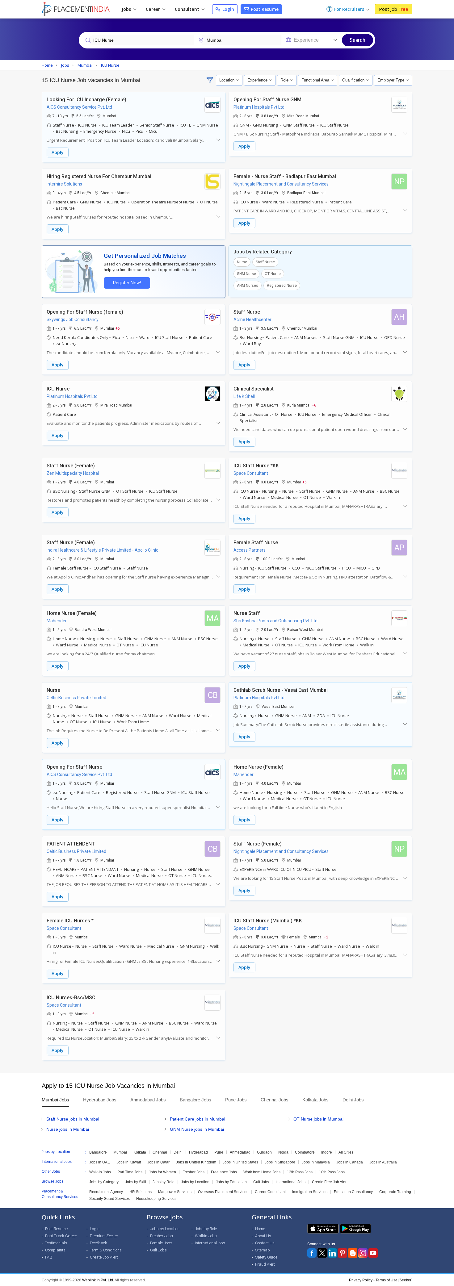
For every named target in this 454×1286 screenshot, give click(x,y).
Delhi (178, 1152)
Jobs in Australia (383, 1162)
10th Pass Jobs (332, 1172)
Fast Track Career (61, 1236)
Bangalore (98, 1152)
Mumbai (120, 1152)
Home (260, 1228)
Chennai (160, 1152)
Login (227, 9)
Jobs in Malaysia (316, 1162)
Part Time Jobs (129, 1172)
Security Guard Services (109, 1198)
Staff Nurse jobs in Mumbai (72, 1119)
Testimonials (56, 1243)
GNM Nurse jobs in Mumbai (197, 1129)
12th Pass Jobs (300, 1172)
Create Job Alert (104, 1257)
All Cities (345, 1152)
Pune (218, 1152)
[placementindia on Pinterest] (342, 1253)
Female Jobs (161, 1243)
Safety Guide (266, 1257)
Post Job (393, 9)
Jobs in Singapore (280, 1162)
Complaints (55, 1250)
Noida (283, 1152)
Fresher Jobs (193, 1172)
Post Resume (264, 9)
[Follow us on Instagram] (363, 1253)
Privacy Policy (360, 1280)
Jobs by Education (231, 1182)
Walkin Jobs (206, 1236)
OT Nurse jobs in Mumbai (318, 1119)
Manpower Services (174, 1192)
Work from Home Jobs (261, 1172)
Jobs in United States (240, 1162)
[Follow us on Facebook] (312, 1253)
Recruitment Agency (106, 1192)
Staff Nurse (265, 262)
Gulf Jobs (261, 1182)
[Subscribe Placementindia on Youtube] (373, 1253)
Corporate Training (395, 1192)
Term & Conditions (106, 1250)
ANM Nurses (247, 285)
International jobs (210, 1243)
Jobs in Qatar (158, 1162)
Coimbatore (305, 1152)
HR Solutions (140, 1192)
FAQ (48, 1257)
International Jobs (290, 1182)
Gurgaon (264, 1152)
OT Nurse (273, 274)
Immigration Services (309, 1192)
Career (153, 9)
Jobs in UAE (99, 1162)
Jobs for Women (162, 1172)
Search (357, 40)
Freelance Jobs (224, 1172)
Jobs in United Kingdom (196, 1162)
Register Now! (127, 283)
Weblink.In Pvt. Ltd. (98, 1280)
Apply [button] (58, 152)
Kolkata (139, 1152)
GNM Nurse (246, 274)
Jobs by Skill (135, 1182)
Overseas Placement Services (223, 1192)
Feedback (98, 1243)
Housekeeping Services (156, 1198)
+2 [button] (326, 936)
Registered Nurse (282, 285)
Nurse (242, 262)
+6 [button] (118, 328)
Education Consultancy (353, 1192)
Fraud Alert (265, 1264)
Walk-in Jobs (100, 1172)
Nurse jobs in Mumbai (67, 1129)
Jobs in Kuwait (128, 1162)
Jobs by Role (163, 1182)
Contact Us (265, 1243)
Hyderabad (198, 1152)
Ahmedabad (240, 1152)
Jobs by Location (195, 1182)
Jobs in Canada (349, 1162)
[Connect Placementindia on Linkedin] (332, 1253)
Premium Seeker (104, 1236)
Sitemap (262, 1250)
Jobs (127, 9)
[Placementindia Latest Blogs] (352, 1253)
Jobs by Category (104, 1182)
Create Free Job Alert (329, 1182)
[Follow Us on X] (322, 1253)
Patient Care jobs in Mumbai (197, 1119)
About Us (263, 1236)
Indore (326, 1152)
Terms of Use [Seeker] (394, 1280)
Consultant (187, 9)
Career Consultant (270, 1192)
